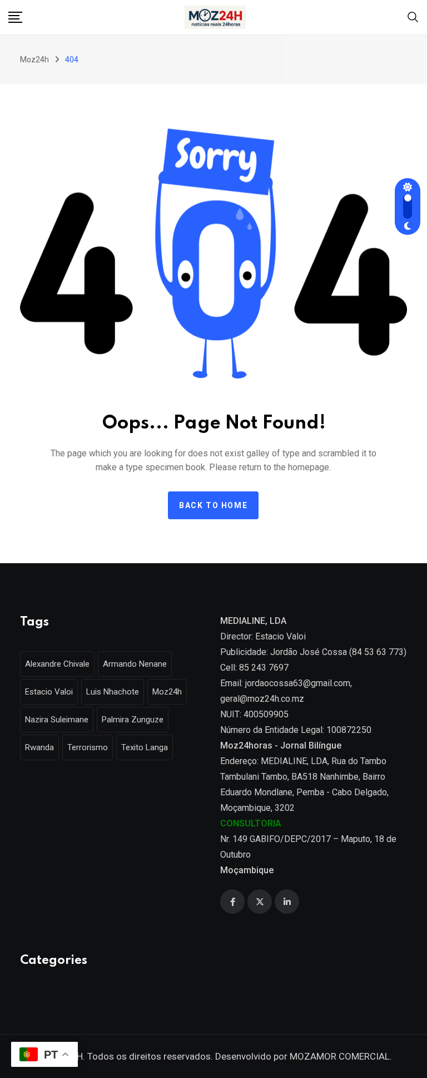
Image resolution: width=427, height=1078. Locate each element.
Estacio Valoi (49, 692)
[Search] (413, 16)
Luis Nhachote (112, 692)
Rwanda (39, 747)
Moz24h (167, 692)
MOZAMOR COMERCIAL (340, 1056)
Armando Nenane (135, 664)
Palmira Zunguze (132, 720)
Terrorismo (87, 747)
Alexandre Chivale (57, 664)
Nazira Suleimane (56, 720)
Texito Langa (144, 747)
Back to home (213, 505)
